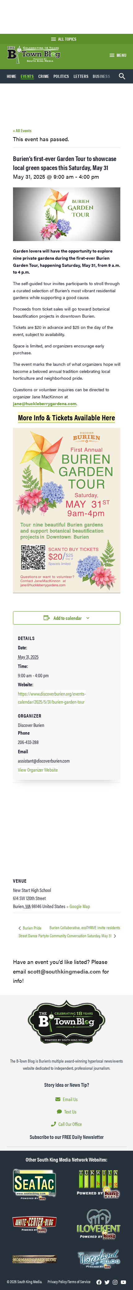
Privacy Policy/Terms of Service (69, 1281)
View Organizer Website (38, 769)
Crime (43, 76)
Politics (61, 76)
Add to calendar (68, 617)
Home (12, 76)
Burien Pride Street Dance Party (32, 931)
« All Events (22, 130)
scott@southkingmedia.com (64, 971)
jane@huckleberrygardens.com (44, 403)
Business (101, 76)
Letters (81, 76)
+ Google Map (78, 906)
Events (27, 76)
